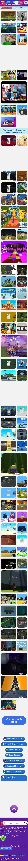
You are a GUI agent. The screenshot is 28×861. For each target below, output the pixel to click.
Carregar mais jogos (14, 720)
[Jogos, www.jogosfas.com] (10, 3)
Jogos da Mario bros (14, 739)
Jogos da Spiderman (14, 760)
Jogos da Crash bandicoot (14, 744)
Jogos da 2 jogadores (15, 771)
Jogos (7, 833)
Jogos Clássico (14, 755)
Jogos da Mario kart (14, 766)
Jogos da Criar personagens (10, 778)
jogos (22, 855)
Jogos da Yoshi (14, 749)
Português (7, 848)
